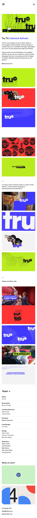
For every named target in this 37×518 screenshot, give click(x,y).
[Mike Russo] (3, 4)
